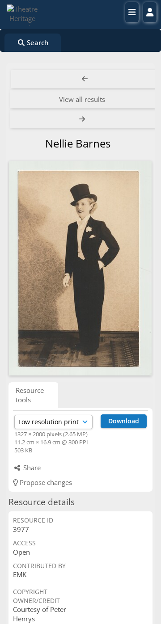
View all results (82, 99)
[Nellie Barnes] (80, 268)
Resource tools (30, 395)
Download (123, 421)
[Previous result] (85, 79)
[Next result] (83, 119)
